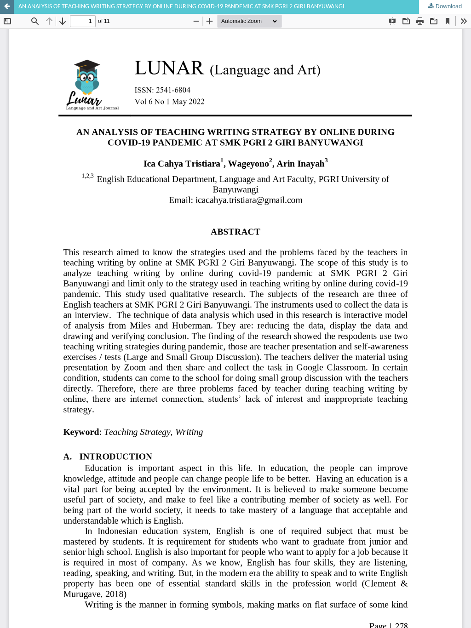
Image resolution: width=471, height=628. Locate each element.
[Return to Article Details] (7, 7)
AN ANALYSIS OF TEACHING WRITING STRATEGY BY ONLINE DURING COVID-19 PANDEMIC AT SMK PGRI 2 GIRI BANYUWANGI (181, 6)
